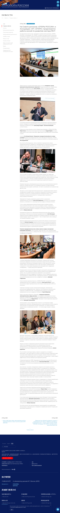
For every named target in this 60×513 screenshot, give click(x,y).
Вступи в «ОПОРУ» (7, 458)
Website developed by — (8, 469)
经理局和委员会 (5, 465)
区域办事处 (16, 484)
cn (57, 5)
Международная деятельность (10, 34)
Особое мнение (6, 40)
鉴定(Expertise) (34, 463)
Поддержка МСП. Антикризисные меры (8, 51)
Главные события (13, 18)
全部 (4, 23)
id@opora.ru (5, 484)
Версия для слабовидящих (53, 7)
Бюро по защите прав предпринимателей (8, 43)
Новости (6, 18)
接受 (12, 509)
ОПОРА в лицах (6, 36)
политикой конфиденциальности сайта (18, 507)
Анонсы (5, 28)
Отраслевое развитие (8, 32)
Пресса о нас (6, 38)
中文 (12, 443)
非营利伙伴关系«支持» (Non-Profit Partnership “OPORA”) (12, 463)
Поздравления (6, 48)
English (8, 443)
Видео (4, 46)
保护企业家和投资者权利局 (37, 465)
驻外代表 (15, 485)
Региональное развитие (8, 30)
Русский (4, 443)
